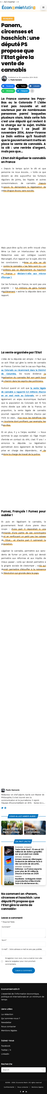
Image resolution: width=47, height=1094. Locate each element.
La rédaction (7, 1014)
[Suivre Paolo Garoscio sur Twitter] (2, 808)
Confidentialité (9, 1087)
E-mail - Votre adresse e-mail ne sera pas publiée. (22, 949)
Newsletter (6, 1022)
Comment (6, 927)
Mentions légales (9, 1030)
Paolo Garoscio (12, 790)
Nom (4, 940)
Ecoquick (8, 19)
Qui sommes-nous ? (10, 1018)
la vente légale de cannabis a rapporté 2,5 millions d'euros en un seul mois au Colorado (23, 392)
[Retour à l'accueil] (18, 7)
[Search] (43, 1069)
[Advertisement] (23, 219)
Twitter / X (6, 1050)
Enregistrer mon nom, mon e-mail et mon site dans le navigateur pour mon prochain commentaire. (23, 961)
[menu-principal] (43, 7)
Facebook (5, 1046)
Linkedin (5, 1054)
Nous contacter (8, 1026)
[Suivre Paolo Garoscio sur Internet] (5, 808)
